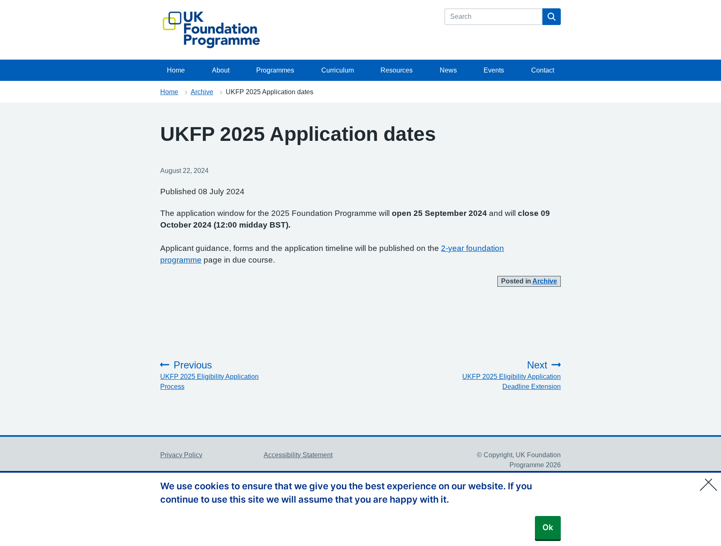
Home (176, 70)
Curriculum (337, 70)
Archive (202, 91)
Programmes (275, 70)
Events (494, 70)
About (220, 70)
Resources (397, 70)
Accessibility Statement (298, 454)
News (448, 70)
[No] (710, 479)
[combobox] (493, 16)
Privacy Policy (181, 454)
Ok (547, 527)
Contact (542, 70)
